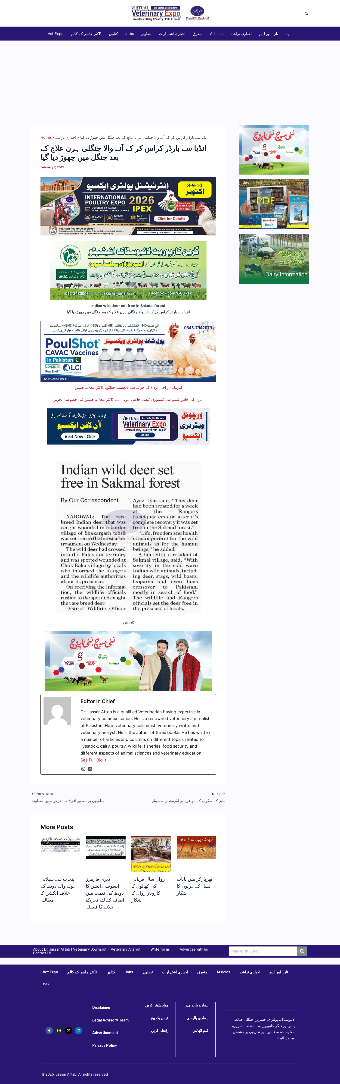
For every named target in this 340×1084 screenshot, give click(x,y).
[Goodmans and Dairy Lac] (128, 660)
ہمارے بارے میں (196, 1005)
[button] (307, 13)
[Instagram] (83, 769)
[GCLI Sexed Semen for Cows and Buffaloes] (128, 270)
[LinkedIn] (90, 769)
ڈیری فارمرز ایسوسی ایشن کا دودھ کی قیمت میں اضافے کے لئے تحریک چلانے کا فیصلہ (105, 893)
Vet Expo (56, 33)
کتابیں (113, 33)
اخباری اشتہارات (172, 33)
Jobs (129, 33)
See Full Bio (91, 760)
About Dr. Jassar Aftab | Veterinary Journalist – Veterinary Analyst (87, 949)
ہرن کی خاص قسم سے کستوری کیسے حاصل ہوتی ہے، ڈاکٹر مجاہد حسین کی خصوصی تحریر (128, 399)
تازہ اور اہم (268, 33)
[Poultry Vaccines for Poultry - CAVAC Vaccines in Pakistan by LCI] (128, 351)
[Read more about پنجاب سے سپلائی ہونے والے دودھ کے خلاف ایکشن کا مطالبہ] (60, 844)
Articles (216, 33)
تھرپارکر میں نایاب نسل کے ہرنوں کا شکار (194, 886)
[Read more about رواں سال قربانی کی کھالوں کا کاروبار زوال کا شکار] (151, 857)
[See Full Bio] (105, 760)
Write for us (160, 949)
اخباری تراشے (241, 33)
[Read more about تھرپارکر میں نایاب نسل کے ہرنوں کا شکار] (196, 847)
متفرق (198, 33)
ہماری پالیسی (197, 1018)
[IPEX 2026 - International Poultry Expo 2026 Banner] (128, 206)
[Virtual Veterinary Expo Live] (128, 426)
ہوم (288, 33)
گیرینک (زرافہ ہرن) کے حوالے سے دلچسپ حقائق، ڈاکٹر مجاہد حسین (128, 387)
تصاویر (146, 33)
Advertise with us (194, 949)
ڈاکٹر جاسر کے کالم (86, 33)
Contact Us (42, 953)
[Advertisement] (170, 75)
